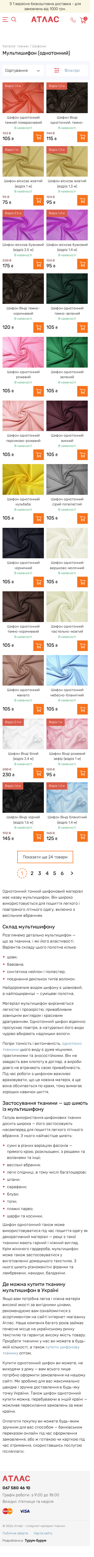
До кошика (38, 137)
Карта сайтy (43, 1533)
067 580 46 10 (16, 1487)
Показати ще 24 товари (45, 857)
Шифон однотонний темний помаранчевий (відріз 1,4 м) (23, 122)
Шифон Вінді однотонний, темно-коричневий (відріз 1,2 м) (67, 122)
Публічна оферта (15, 1533)
